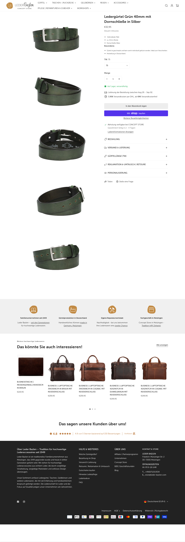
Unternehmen (120, 458)
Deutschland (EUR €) (156, 501)
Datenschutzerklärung (132, 511)
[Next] (175, 368)
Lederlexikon (84, 478)
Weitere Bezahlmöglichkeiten (136, 118)
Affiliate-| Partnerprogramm (126, 454)
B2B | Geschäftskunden (124, 466)
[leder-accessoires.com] (20, 5)
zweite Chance (121, 326)
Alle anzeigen (162, 345)
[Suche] (166, 5)
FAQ (81, 482)
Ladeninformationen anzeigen (121, 132)
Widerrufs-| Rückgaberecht (156, 511)
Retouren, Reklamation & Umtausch (94, 466)
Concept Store (121, 462)
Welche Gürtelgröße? (88, 454)
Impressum (106, 511)
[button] (177, 5)
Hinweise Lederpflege (88, 474)
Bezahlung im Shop (87, 458)
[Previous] (9, 368)
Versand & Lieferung (87, 462)
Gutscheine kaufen (87, 470)
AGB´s (117, 511)
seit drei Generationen (40, 323)
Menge (107, 73)
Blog (116, 470)
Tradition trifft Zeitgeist (151, 326)
